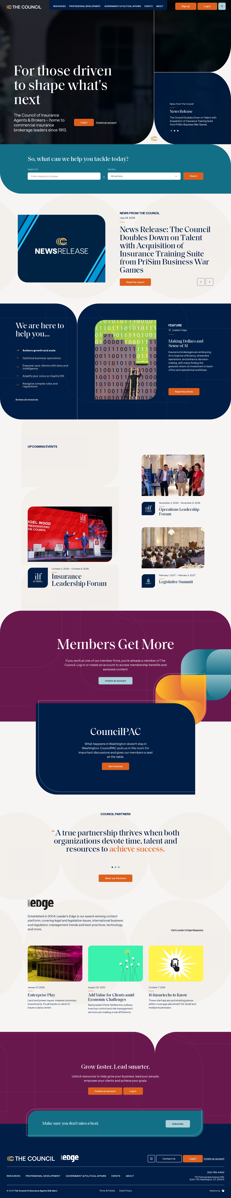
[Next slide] (209, 282)
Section (112, 169)
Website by (215, 1190)
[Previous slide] (201, 282)
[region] (193, 117)
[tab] (171, 130)
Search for (33, 169)
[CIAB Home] (24, 7)
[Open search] (222, 6)
